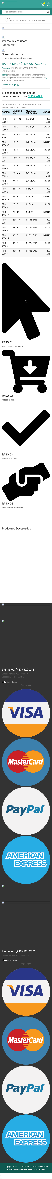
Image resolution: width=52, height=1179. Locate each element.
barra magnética (37, 75)
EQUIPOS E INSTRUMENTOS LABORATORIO (25, 21)
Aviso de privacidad (36, 1169)
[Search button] (48, 12)
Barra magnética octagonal (14, 78)
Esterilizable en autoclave (13, 80)
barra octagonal (33, 78)
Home (7, 18)
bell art (43, 78)
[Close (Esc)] (0, 1175)
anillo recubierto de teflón (18, 75)
